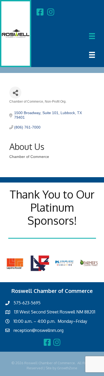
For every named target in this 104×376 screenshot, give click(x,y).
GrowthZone (67, 368)
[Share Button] (15, 93)
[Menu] (92, 36)
